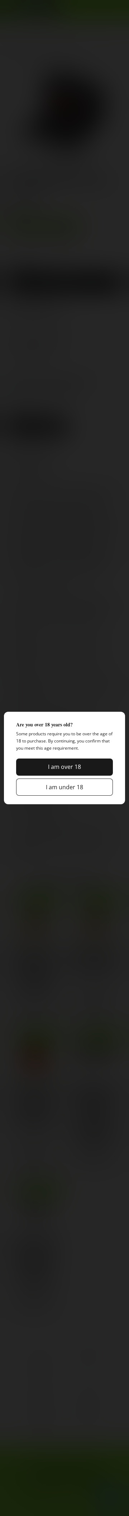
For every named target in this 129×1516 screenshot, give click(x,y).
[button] (64, 767)
